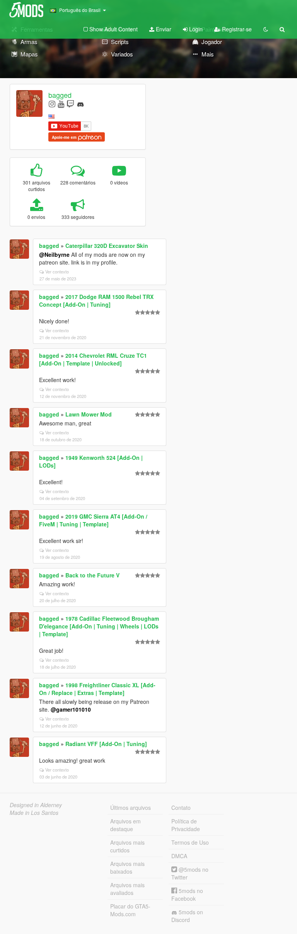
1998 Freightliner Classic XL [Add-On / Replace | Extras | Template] (97, 689)
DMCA (179, 856)
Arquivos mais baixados (127, 867)
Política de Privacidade (185, 825)
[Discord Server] (80, 103)
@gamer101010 (71, 709)
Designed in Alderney (36, 805)
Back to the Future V (92, 575)
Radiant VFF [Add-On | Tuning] (106, 744)
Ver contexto (57, 271)
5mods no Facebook (187, 894)
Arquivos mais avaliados (127, 888)
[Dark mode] (266, 29)
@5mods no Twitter (189, 873)
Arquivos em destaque (125, 825)
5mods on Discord (187, 916)
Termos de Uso (190, 842)
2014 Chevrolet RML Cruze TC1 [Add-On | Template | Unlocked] (93, 359)
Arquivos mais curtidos (127, 846)
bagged (60, 95)
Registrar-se (236, 29)
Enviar (162, 29)
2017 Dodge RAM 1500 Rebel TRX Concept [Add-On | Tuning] (96, 300)
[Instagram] (52, 103)
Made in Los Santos (34, 812)
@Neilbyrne (54, 254)
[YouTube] (61, 103)
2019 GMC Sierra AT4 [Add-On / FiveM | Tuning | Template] (93, 520)
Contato (181, 807)
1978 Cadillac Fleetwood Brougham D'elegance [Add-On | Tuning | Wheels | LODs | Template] (99, 626)
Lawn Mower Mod (88, 414)
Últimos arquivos (130, 807)
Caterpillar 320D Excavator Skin (106, 245)
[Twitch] (70, 103)
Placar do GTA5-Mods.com (130, 910)
